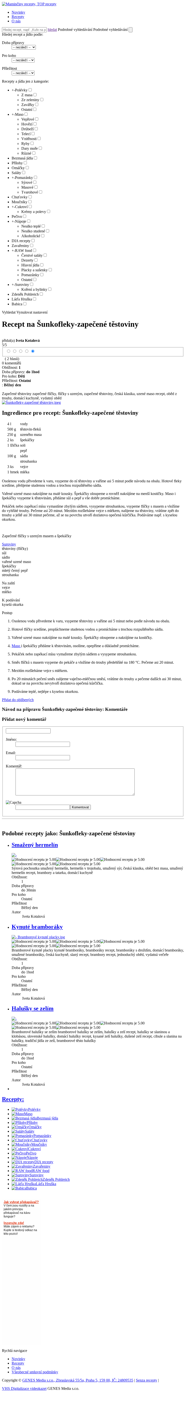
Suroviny (22, 284)
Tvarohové (29, 192)
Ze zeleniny (30, 100)
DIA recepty (21, 241)
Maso (19, 114)
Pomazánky (24, 178)
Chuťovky (20, 197)
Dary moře (29, 148)
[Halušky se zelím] (14, 1019)
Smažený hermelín (35, 845)
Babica (17, 304)
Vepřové (27, 119)
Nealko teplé (31, 226)
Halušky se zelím (33, 1008)
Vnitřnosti (29, 139)
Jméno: (11, 739)
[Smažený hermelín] (14, 855)
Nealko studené (33, 231)
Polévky (21, 90)
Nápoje (20, 221)
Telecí (26, 134)
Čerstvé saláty (32, 255)
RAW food (23, 250)
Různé (26, 153)
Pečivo (17, 216)
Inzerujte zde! (14, 1223)
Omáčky (18, 168)
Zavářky (27, 105)
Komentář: (14, 766)
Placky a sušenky (34, 270)
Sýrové (26, 182)
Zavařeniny (20, 246)
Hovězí (26, 124)
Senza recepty (146, 1380)
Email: (11, 753)
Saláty (16, 173)
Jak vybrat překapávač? (21, 1202)
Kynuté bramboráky (37, 927)
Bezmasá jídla (22, 158)
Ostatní (26, 109)
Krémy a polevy (33, 212)
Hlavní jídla (30, 265)
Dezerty (27, 260)
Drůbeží (27, 129)
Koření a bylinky (34, 289)
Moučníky (19, 202)
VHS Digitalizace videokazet (24, 1388)
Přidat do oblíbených (18, 700)
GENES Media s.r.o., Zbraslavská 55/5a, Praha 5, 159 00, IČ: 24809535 (77, 1380)
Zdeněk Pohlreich (25, 294)
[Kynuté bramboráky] (38, 937)
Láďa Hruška (22, 299)
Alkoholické (30, 236)
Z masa (26, 95)
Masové (27, 187)
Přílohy (17, 163)
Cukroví (21, 207)
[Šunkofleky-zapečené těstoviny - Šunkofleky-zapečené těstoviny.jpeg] (31, 402)
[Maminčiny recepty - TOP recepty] (29, 4)
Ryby (25, 143)
